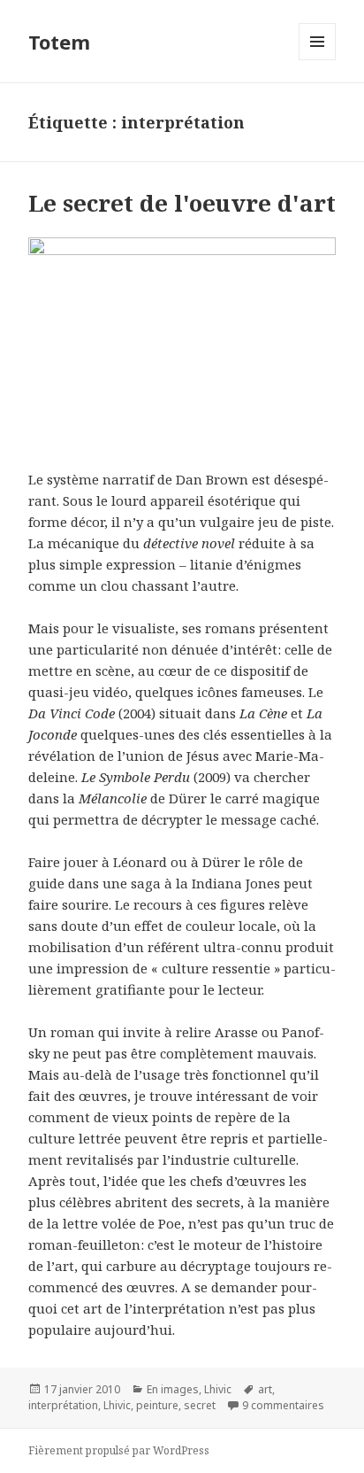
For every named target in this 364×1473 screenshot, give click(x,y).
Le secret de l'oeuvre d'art (182, 203)
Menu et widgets (318, 59)
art (265, 1389)
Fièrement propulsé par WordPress (118, 1450)
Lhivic (217, 1389)
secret (200, 1405)
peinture (157, 1405)
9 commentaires (283, 1405)
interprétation (63, 1405)
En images (173, 1389)
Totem (59, 41)
